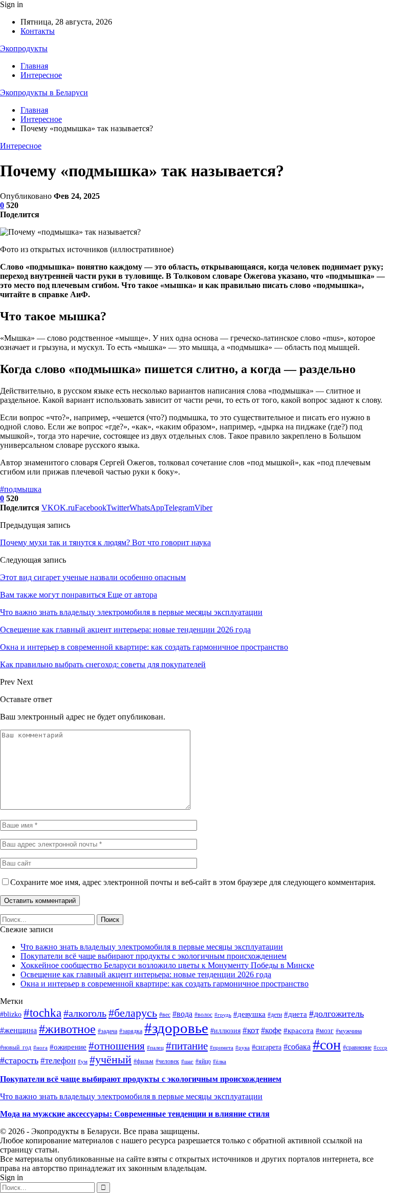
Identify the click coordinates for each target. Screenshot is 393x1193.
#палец (155, 1048)
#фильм (144, 1061)
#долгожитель (336, 1014)
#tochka (42, 1012)
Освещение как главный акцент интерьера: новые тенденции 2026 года (145, 974)
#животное (67, 1029)
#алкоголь (84, 1013)
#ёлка (219, 1061)
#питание (187, 1046)
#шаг (187, 1061)
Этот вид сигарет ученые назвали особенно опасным (93, 577)
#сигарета (266, 1047)
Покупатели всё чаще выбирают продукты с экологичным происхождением (153, 956)
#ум (83, 1061)
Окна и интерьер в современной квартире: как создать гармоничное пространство (164, 983)
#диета (295, 1014)
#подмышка (20, 489)
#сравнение (357, 1047)
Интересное (41, 75)
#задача (107, 1031)
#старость (19, 1060)
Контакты (37, 31)
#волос (203, 1014)
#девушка (249, 1014)
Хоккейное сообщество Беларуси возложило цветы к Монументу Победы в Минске (167, 965)
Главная (34, 65)
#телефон (58, 1060)
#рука (242, 1048)
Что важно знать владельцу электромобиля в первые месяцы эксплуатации (151, 946)
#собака (297, 1046)
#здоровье (176, 1028)
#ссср (380, 1048)
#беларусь (132, 1012)
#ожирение (68, 1047)
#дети (275, 1014)
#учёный (111, 1059)
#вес (164, 1014)
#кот (251, 1030)
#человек (167, 1061)
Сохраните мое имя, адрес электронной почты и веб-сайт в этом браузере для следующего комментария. (193, 882)
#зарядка (130, 1031)
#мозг (325, 1031)
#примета (221, 1048)
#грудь (222, 1015)
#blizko (10, 1014)
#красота (298, 1030)
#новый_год (15, 1047)
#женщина (18, 1030)
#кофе (271, 1030)
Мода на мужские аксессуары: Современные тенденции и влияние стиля (135, 1113)
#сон (327, 1045)
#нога (40, 1048)
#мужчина (349, 1031)
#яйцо (203, 1061)
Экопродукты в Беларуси (44, 92)
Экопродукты (24, 48)
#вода (182, 1014)
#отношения (117, 1046)
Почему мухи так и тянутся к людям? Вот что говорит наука (105, 542)
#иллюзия (225, 1031)
